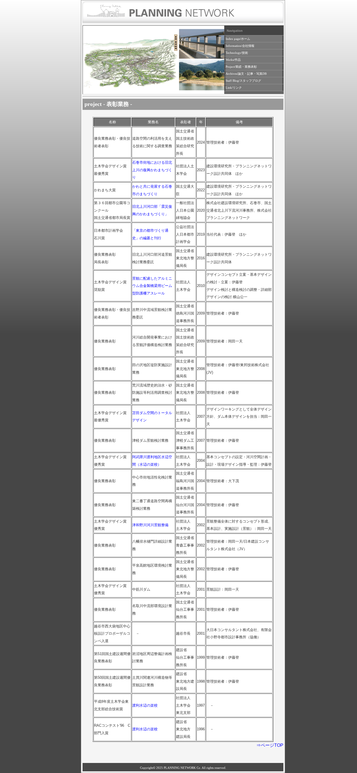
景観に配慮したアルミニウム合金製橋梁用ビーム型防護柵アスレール (152, 285)
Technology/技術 (237, 52)
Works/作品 (233, 59)
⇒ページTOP (269, 745)
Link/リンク (234, 87)
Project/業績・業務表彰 (241, 66)
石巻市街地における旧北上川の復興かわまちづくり (152, 169)
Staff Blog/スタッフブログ (243, 80)
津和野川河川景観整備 (150, 525)
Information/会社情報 (240, 45)
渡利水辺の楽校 (145, 705)
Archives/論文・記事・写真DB (246, 73)
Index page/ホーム (238, 38)
